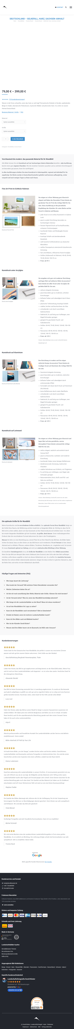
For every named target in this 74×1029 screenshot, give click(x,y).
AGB (39, 1027)
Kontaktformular (9, 888)
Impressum (25, 1027)
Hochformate (42, 967)
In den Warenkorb (17, 139)
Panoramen (33, 967)
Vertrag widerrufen (47, 1027)
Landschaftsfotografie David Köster (21, 979)
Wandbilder (11, 146)
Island (64, 967)
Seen (12, 967)
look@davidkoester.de (10, 883)
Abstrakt (26, 967)
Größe (4, 127)
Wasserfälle (19, 967)
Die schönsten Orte (7, 951)
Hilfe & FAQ (5, 956)
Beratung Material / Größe (10, 112)
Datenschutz (33, 1027)
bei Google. (48, 862)
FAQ (22, 112)
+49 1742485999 (9, 885)
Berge (3, 967)
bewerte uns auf (14, 990)
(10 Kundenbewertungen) (17, 99)
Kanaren (19, 969)
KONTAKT (60, 7)
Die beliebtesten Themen (9, 949)
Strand (8, 967)
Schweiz (58, 967)
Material (4, 118)
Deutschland (17, 146)
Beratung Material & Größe (10, 954)
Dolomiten (5, 969)
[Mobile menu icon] (71, 7)
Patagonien (12, 969)
